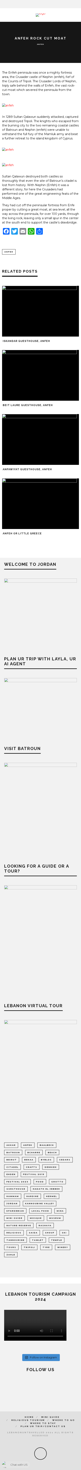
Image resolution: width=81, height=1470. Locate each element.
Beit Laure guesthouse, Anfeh (28, 405)
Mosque (36, 1218)
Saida (33, 1233)
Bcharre (33, 1152)
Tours (11, 1247)
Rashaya (45, 1225)
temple (56, 1240)
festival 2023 (17, 1182)
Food (40, 1182)
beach (52, 1152)
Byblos (46, 1160)
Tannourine (15, 1240)
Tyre (46, 1247)
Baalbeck (47, 1145)
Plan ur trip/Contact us (43, 1426)
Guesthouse (15, 1189)
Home (29, 1417)
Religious (13, 1233)
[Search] (78, 4)
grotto (57, 1182)
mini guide (14, 1218)
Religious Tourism (28, 1420)
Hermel (51, 1196)
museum (55, 1218)
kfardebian (15, 1211)
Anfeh (40, 44)
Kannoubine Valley (39, 1203)
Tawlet (38, 1240)
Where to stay (43, 1423)
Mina (60, 1211)
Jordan (12, 1203)
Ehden (11, 1174)
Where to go (63, 1420)
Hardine (32, 1196)
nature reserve (18, 1225)
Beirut (11, 1160)
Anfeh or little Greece (22, 533)
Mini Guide (50, 1417)
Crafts (31, 1167)
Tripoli (29, 1247)
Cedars (64, 1160)
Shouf (49, 1233)
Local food (40, 1211)
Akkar (11, 1145)
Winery (62, 1247)
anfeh (8, 252)
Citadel (12, 1167)
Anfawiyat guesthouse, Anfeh (27, 469)
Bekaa (28, 1160)
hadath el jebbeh (46, 1189)
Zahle (10, 1255)
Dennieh (51, 1167)
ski (64, 1233)
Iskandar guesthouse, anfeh (26, 341)
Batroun (13, 1152)
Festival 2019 (33, 1174)
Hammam (12, 1196)
